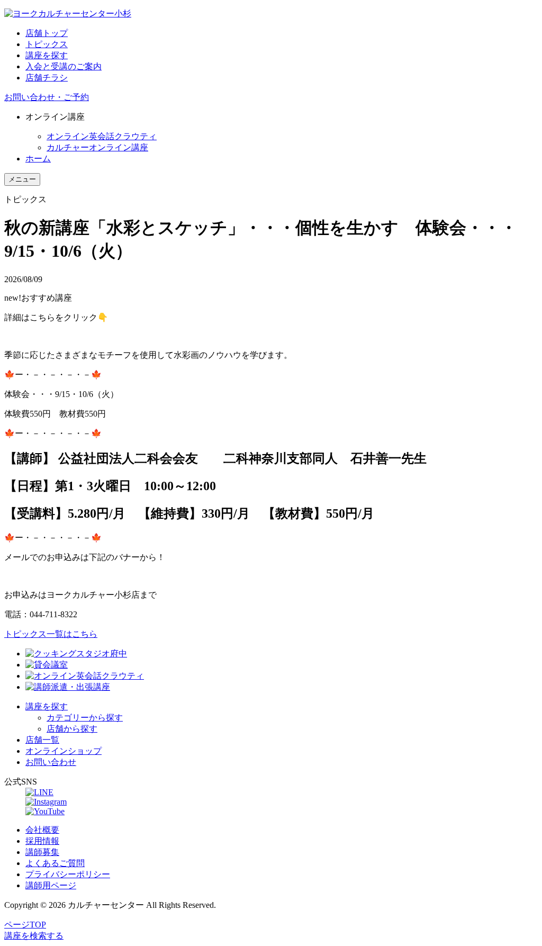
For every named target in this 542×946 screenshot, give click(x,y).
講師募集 (42, 852)
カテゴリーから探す (85, 717)
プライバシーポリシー (67, 874)
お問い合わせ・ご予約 (46, 97)
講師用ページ (50, 885)
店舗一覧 (42, 739)
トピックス (46, 44)
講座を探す (46, 55)
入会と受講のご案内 (63, 66)
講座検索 (34, 935)
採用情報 (42, 840)
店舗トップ (46, 33)
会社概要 (42, 829)
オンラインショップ (63, 750)
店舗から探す (72, 728)
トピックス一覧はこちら (50, 633)
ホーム (38, 158)
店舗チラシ (46, 77)
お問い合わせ (50, 762)
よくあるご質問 (55, 863)
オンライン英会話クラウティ (102, 136)
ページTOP (25, 924)
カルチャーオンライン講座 (97, 147)
